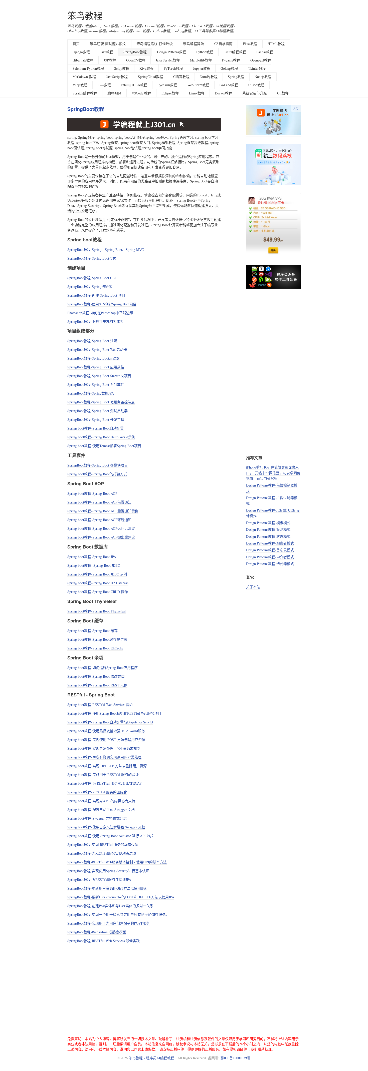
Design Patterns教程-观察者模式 (270, 543)
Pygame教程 (231, 60)
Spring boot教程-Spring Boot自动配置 (95, 428)
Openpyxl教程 (260, 60)
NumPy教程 (209, 76)
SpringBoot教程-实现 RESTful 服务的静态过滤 (102, 844)
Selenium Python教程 (88, 68)
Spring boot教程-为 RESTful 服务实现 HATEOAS (104, 783)
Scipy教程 (121, 68)
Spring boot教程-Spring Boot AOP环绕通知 (99, 519)
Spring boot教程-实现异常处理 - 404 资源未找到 (103, 748)
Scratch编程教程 (85, 93)
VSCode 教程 (141, 93)
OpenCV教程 (135, 60)
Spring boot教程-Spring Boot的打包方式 (97, 474)
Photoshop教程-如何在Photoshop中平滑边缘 (100, 312)
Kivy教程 (146, 68)
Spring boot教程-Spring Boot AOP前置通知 (99, 502)
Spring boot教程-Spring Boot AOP (92, 493)
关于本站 (253, 586)
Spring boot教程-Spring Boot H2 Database (97, 582)
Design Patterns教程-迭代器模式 (270, 563)
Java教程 (106, 51)
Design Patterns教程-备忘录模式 (270, 549)
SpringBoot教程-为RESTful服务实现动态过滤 (101, 853)
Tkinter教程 (257, 68)
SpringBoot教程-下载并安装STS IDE (95, 321)
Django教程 (81, 51)
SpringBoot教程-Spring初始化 (89, 286)
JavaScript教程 (117, 76)
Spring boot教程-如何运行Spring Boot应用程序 (102, 667)
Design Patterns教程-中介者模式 (270, 556)
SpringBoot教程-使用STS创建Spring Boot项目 (101, 304)
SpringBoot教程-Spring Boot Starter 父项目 (99, 375)
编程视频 (114, 93)
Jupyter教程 (201, 68)
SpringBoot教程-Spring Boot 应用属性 (95, 367)
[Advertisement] (144, 982)
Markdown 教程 (84, 76)
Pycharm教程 (167, 84)
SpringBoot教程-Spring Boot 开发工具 (95, 419)
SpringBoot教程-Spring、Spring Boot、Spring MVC (105, 249)
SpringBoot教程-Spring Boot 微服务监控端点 (101, 402)
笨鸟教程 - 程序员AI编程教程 (151, 1058)
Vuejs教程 (80, 84)
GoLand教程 (229, 84)
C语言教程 (181, 76)
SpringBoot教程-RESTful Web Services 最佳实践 (103, 940)
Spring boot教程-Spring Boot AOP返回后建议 (101, 528)
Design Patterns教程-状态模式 (268, 536)
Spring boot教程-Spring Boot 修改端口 (96, 676)
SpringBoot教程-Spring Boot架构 (91, 258)
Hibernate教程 (83, 60)
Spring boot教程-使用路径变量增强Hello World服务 (106, 730)
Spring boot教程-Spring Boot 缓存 (92, 630)
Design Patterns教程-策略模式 (268, 529)
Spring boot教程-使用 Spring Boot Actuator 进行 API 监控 (110, 835)
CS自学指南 (223, 43)
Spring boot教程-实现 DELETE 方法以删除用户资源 (107, 765)
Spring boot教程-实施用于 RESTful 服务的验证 (103, 774)
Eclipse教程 (170, 93)
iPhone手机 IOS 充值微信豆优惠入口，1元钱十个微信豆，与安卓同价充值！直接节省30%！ (273, 473)
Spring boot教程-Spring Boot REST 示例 (97, 685)
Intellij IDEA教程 (134, 84)
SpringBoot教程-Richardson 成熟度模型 (96, 932)
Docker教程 (223, 93)
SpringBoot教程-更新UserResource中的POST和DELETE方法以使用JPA (120, 897)
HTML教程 (276, 43)
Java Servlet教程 (168, 60)
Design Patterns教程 (171, 51)
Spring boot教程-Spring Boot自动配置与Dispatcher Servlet (110, 722)
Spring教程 (236, 76)
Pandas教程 (264, 51)
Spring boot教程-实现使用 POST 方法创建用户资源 (106, 739)
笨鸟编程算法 (193, 43)
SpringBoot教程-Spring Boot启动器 (93, 358)
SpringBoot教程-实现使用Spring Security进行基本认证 (108, 870)
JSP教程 (110, 60)
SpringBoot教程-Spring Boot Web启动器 (97, 349)
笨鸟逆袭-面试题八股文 (108, 43)
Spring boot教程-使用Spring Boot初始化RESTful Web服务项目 (114, 713)
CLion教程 (256, 84)
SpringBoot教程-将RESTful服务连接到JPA (99, 879)
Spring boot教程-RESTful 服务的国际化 (97, 792)
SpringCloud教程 (150, 76)
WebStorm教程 (198, 84)
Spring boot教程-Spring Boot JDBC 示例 (97, 574)
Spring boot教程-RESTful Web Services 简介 (100, 704)
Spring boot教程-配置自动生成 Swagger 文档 (101, 809)
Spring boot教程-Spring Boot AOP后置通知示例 (102, 511)
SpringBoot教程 (135, 51)
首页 (76, 43)
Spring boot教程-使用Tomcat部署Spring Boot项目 (104, 445)
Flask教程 (250, 43)
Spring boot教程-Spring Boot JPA (91, 556)
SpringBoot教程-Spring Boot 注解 (92, 340)
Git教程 (283, 93)
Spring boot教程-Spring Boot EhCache (95, 648)
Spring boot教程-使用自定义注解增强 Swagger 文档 (106, 827)
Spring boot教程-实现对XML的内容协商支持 (101, 800)
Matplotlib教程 (201, 60)
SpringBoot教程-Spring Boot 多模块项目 (97, 465)
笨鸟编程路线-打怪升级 (154, 43)
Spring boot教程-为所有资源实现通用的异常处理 (104, 757)
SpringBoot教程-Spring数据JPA (90, 393)
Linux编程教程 (235, 51)
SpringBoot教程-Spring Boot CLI (91, 277)
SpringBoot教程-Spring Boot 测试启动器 (97, 410)
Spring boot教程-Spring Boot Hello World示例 (101, 437)
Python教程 (204, 51)
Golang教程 (229, 68)
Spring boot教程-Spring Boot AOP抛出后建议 (101, 537)
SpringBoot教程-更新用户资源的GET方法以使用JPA (106, 888)
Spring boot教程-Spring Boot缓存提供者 (97, 639)
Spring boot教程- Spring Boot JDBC (93, 565)
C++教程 (104, 84)
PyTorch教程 (173, 68)
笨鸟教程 (84, 15)
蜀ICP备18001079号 (235, 1058)
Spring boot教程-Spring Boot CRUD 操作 (97, 591)
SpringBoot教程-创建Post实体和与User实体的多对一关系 (110, 905)
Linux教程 (197, 93)
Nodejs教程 (263, 76)
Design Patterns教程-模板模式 (268, 522)
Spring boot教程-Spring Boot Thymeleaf (96, 611)
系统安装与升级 (254, 93)
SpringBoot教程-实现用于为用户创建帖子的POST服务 (108, 923)
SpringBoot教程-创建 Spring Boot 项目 (96, 295)
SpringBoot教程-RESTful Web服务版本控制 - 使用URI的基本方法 (117, 862)
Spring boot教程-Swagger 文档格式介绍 (97, 818)
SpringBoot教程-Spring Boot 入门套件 (95, 384)
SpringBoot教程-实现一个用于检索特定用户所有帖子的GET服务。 (118, 914)
